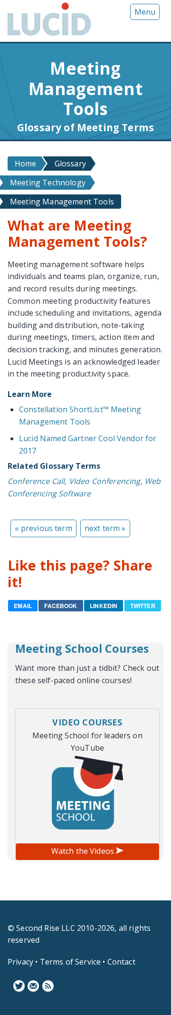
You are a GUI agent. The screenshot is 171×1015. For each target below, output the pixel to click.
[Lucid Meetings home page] (49, 35)
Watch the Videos (83, 851)
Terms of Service (70, 962)
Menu (144, 12)
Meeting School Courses (82, 648)
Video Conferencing (105, 481)
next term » (105, 528)
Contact (121, 962)
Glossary (70, 163)
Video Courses (87, 722)
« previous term (43, 528)
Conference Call (36, 481)
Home (26, 163)
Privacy (20, 962)
